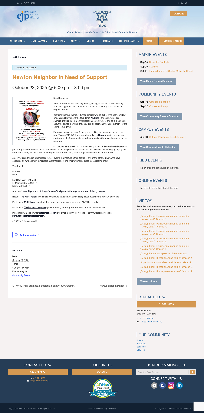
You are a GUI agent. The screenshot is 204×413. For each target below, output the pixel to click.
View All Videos (149, 281)
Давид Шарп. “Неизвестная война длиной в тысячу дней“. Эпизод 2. (164, 240)
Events (58, 41)
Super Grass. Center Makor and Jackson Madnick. (166, 262)
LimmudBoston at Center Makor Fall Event (171, 71)
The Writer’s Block (28, 197)
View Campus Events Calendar (157, 147)
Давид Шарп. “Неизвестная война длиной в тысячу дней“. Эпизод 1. (164, 247)
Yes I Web (112, 409)
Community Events (21, 275)
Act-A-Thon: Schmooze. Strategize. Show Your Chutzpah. (45, 285)
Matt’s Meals (30, 202)
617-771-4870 (166, 304)
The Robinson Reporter (35, 207)
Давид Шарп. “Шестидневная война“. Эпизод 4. (166, 258)
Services (141, 349)
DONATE (102, 372)
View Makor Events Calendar (156, 81)
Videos (91, 41)
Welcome (16, 41)
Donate (179, 13)
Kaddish (153, 66)
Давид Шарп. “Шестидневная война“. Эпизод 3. (166, 267)
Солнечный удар (158, 106)
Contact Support (189, 409)
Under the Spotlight (159, 62)
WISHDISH (95, 118)
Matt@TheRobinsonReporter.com (28, 216)
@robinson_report (47, 213)
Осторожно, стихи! (159, 101)
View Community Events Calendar (159, 116)
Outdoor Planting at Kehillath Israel (167, 137)
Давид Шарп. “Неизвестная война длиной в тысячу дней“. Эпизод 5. (164, 218)
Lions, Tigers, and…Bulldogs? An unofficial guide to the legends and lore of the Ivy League (63, 191)
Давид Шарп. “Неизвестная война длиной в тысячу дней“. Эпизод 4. (164, 225)
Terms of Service (175, 409)
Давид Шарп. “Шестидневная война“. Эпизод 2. (166, 271)
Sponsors (141, 346)
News (75, 41)
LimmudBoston (171, 41)
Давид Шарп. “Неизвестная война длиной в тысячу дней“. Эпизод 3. (164, 233)
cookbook (99, 135)
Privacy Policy (160, 409)
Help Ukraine (128, 41)
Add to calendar (28, 234)
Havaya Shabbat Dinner (112, 285)
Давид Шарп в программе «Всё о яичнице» (164, 253)
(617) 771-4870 (27, 2)
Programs (38, 41)
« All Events (19, 57)
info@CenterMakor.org (151, 321)
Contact (107, 41)
